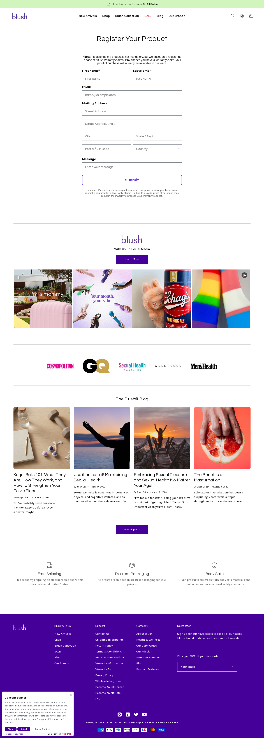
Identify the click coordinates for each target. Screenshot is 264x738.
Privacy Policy (104, 675)
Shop (57, 639)
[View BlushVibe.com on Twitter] (136, 714)
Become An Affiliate (108, 693)
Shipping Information (109, 639)
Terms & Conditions (108, 651)
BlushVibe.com (101, 722)
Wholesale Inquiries (108, 681)
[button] (232, 16)
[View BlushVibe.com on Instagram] (119, 714)
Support (100, 626)
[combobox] (156, 149)
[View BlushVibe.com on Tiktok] (128, 714)
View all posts (132, 529)
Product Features (147, 669)
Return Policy (104, 645)
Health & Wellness (148, 639)
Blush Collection (65, 645)
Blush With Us (62, 626)
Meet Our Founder (148, 657)
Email (86, 87)
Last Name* (142, 71)
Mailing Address (94, 103)
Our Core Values (146, 645)
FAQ (97, 699)
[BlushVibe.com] (20, 16)
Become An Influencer (109, 687)
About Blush (144, 633)
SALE (57, 651)
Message (89, 159)
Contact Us (102, 633)
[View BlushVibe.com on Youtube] (144, 714)
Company (142, 626)
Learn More (132, 259)
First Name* (91, 71)
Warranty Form (104, 669)
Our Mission (144, 651)
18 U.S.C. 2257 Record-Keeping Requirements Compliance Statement (144, 722)
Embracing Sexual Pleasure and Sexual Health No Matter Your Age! (162, 480)
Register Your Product (109, 657)
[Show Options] (178, 149)
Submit (132, 180)
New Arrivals (62, 633)
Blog (57, 657)
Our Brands (61, 663)
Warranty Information (109, 663)
